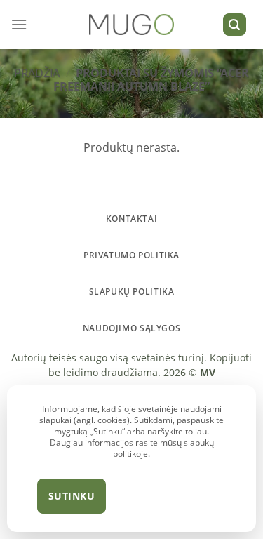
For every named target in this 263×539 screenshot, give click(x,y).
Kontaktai (132, 219)
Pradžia (37, 73)
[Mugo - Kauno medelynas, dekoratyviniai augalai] (131, 25)
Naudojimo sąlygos (131, 328)
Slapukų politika (132, 292)
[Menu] (19, 24)
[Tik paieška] (235, 24)
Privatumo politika (131, 255)
